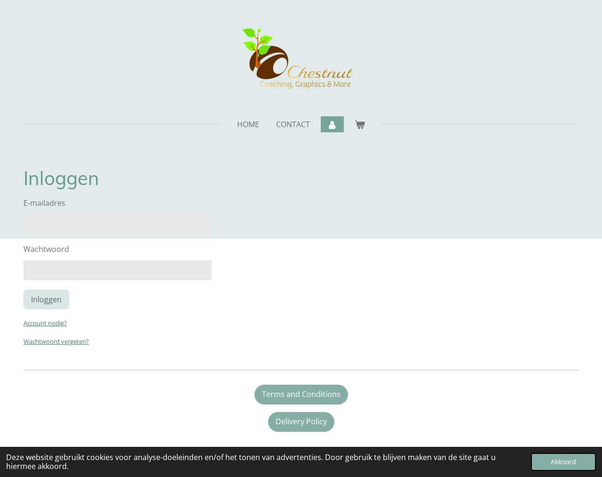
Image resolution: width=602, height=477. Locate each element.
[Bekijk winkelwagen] (360, 124)
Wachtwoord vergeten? (56, 341)
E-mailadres (44, 203)
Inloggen (46, 299)
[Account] (332, 124)
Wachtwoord (46, 249)
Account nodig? (45, 323)
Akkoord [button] (563, 461)
